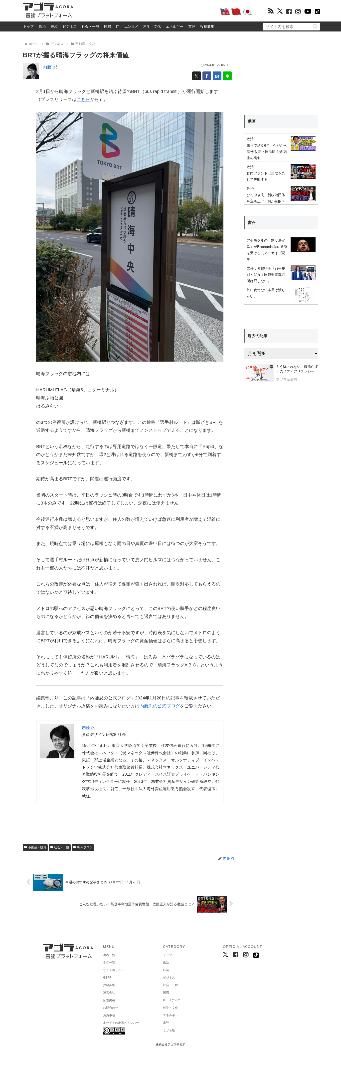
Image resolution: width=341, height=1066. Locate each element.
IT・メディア (171, 1000)
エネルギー (174, 26)
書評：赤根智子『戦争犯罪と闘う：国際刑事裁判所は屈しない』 (266, 274)
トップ (28, 26)
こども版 (169, 1030)
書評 (191, 26)
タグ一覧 (109, 962)
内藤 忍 (50, 66)
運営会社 (109, 992)
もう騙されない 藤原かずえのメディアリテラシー (297, 369)
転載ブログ (84, 847)
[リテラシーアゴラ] (259, 373)
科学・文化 (152, 26)
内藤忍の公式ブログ (160, 705)
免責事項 (109, 1015)
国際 (107, 26)
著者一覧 (109, 955)
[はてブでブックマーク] (217, 75)
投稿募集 (207, 26)
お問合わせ (110, 1008)
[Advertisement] (146, 11)
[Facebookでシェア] (206, 75)
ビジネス (70, 26)
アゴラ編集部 (286, 380)
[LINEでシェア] (227, 75)
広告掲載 (109, 1000)
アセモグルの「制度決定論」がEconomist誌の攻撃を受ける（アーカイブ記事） (267, 249)
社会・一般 (90, 26)
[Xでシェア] (196, 75)
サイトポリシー (113, 970)
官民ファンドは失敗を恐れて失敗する (266, 176)
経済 (54, 26)
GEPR (107, 977)
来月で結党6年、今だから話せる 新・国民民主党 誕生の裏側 (267, 151)
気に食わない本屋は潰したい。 (266, 293)
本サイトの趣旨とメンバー (121, 1023)
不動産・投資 (37, 847)
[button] (315, 26)
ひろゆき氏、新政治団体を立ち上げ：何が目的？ (266, 198)
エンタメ (131, 26)
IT (117, 26)
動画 (252, 121)
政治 (42, 26)
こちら (83, 99)
